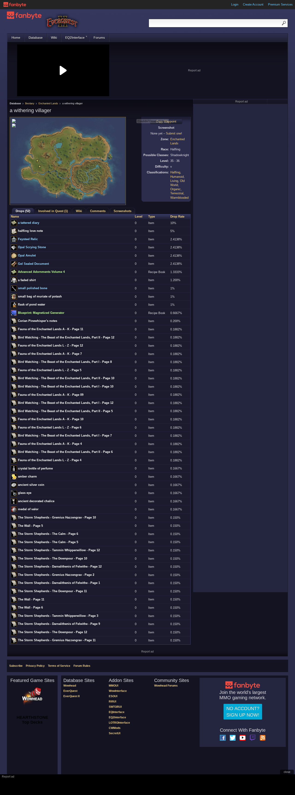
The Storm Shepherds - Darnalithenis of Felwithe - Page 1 (59, 583)
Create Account (253, 4)
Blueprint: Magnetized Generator (41, 313)
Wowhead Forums (166, 685)
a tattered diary (28, 222)
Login (234, 4)
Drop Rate (177, 216)
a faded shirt (27, 280)
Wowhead (69, 685)
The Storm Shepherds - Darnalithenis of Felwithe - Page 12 (60, 566)
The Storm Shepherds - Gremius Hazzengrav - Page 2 (56, 575)
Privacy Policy (35, 665)
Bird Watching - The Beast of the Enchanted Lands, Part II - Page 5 (65, 411)
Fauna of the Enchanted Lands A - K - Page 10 (50, 419)
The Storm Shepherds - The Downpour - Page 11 (52, 591)
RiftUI (112, 701)
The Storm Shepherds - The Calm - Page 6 (48, 534)
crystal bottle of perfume (35, 468)
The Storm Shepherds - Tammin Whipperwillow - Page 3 (58, 615)
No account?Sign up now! (242, 711)
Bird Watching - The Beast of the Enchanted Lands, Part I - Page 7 (65, 435)
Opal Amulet (27, 255)
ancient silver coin (31, 484)
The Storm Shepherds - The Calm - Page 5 (48, 542)
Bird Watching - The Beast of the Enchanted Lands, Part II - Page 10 (66, 378)
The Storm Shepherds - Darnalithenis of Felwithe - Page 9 (59, 624)
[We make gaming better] (14, 4)
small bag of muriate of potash (40, 296)
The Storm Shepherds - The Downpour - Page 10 (52, 558)
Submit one (173, 133)
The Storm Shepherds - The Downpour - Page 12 (52, 632)
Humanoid (177, 176)
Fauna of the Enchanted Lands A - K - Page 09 (50, 394)
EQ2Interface (75, 37)
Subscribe (16, 665)
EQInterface (116, 712)
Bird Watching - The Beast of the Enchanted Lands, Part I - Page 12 (65, 403)
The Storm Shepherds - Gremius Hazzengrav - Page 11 (57, 640)
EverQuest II (71, 696)
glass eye (24, 493)
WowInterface (118, 691)
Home (16, 37)
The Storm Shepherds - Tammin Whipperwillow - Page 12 (59, 550)
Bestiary (29, 103)
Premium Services (280, 4)
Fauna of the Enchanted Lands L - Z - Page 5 (49, 370)
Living (174, 181)
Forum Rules (82, 665)
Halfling (175, 172)
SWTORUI (115, 706)
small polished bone (32, 288)
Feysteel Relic (28, 239)
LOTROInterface (119, 722)
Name (15, 216)
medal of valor (28, 509)
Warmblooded (179, 197)
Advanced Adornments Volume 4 (41, 272)
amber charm (27, 476)
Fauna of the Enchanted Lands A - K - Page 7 (50, 353)
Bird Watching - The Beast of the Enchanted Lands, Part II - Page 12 (66, 337)
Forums (99, 37)
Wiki (54, 37)
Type (151, 216)
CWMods (115, 728)
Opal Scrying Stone (32, 247)
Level (138, 216)
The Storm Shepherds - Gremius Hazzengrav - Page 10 (57, 517)
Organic (175, 189)
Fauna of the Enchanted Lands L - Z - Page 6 (49, 427)
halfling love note (30, 231)
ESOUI (113, 696)
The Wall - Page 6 (30, 607)
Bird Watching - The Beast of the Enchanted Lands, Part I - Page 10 (65, 386)
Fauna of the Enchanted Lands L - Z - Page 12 (50, 345)
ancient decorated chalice (36, 501)
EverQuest (70, 691)
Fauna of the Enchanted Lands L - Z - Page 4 (49, 460)
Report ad (194, 70)
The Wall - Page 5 (30, 525)
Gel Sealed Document (33, 263)
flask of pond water (31, 304)
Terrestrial (176, 193)
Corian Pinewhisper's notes (37, 321)
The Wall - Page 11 (31, 599)
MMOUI (113, 685)
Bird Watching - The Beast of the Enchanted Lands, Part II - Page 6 (65, 452)
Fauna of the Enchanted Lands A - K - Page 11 (50, 329)
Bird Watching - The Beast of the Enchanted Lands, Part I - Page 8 (65, 362)
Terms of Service (59, 665)
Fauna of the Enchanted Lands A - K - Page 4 (50, 444)
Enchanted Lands (48, 103)
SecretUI (114, 733)
